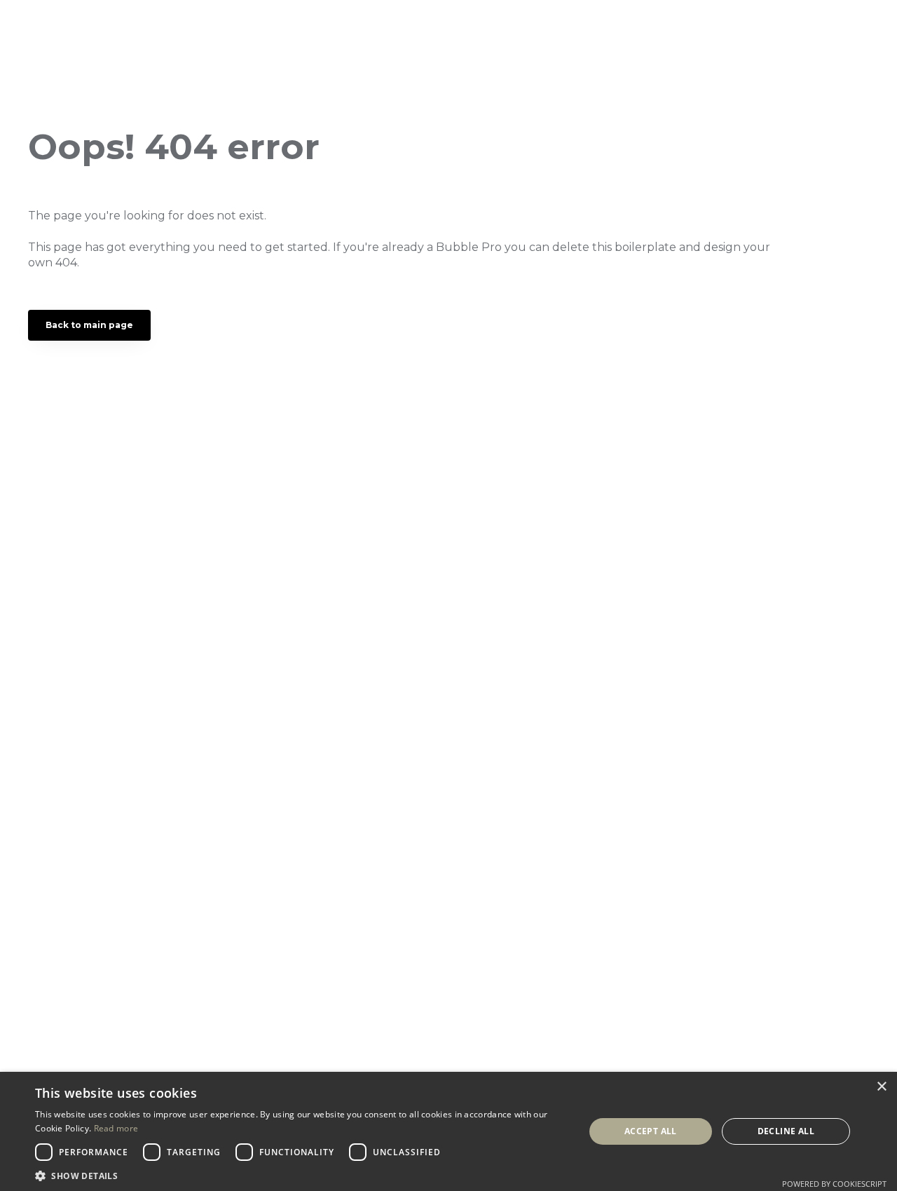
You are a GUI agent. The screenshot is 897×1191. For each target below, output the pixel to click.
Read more (116, 1128)
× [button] (881, 1087)
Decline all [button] (786, 1131)
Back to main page (89, 325)
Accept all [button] (650, 1131)
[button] (301, 1174)
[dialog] (448, 1131)
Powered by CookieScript (834, 1183)
